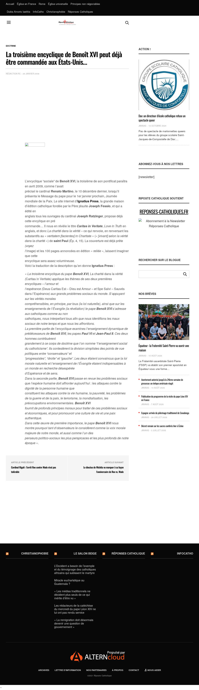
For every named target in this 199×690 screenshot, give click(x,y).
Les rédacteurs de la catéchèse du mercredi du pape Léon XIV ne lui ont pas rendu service (75, 609)
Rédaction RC (13, 73)
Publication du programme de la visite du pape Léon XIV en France (164, 398)
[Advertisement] (77, 107)
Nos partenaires (96, 670)
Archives (43, 670)
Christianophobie (55, 11)
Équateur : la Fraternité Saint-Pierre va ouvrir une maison (164, 347)
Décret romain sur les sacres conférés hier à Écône (162, 426)
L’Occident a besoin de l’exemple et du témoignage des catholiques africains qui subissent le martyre (75, 569)
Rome (42, 4)
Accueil (10, 4)
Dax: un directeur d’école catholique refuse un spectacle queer (162, 118)
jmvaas (142, 125)
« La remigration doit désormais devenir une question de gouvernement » (73, 623)
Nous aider (154, 670)
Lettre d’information (68, 670)
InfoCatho (38, 11)
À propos (117, 670)
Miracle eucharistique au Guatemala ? (69, 582)
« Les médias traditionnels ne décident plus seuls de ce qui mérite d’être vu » (72, 594)
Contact (134, 670)
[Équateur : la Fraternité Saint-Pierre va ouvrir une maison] (164, 322)
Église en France (26, 4)
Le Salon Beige (85, 553)
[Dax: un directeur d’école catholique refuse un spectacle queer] (164, 84)
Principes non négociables (85, 4)
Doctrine (11, 46)
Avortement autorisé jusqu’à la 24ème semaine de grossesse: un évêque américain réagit (162, 381)
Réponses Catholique (128, 553)
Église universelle (58, 4)
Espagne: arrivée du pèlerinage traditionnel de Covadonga (165, 413)
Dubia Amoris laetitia (18, 11)
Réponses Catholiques (80, 11)
